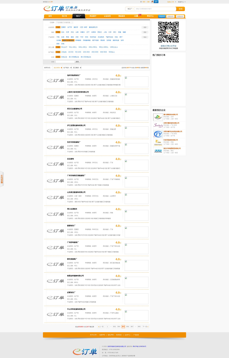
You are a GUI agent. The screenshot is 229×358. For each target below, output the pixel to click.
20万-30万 (95, 52)
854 (119, 326)
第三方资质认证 (74, 57)
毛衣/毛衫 (93, 37)
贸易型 (63, 27)
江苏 (110, 32)
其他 (62, 43)
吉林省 (93, 32)
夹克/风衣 (101, 37)
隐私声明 (111, 335)
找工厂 (130, 9)
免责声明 (102, 335)
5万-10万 (78, 52)
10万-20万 (86, 52)
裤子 (121, 37)
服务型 (76, 27)
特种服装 (78, 40)
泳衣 (122, 40)
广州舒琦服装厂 (73, 242)
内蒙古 (82, 32)
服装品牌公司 (93, 27)
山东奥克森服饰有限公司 (76, 192)
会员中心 (127, 335)
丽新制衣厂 (71, 226)
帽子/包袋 (95, 40)
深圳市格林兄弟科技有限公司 (116, 346)
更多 (145, 27)
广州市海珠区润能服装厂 (76, 175)
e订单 (50, 2)
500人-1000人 (103, 47)
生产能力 (66, 67)
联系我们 (119, 335)
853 (114, 326)
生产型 (70, 27)
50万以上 (112, 52)
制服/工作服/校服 (68, 40)
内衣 (77, 37)
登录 (144, 2)
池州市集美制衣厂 (74, 75)
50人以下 (64, 47)
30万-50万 (103, 52)
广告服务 (136, 335)
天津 (67, 32)
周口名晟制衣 (72, 209)
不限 (58, 27)
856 (127, 326)
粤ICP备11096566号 (139, 346)
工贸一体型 (83, 27)
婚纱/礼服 (116, 40)
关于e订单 (93, 335)
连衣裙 (109, 40)
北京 (62, 32)
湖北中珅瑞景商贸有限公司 (172, 148)
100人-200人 (83, 47)
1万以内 (63, 52)
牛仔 (81, 37)
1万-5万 (70, 52)
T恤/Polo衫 (109, 37)
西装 (58, 43)
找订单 (64, 16)
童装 (72, 37)
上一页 (101, 326)
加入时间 (57, 67)
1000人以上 (114, 47)
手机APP (162, 16)
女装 (62, 37)
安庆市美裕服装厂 (74, 142)
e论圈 (136, 16)
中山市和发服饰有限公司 (76, 309)
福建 (124, 32)
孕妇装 (102, 40)
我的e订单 (170, 2)
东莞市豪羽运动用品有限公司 (173, 131)
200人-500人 (93, 47)
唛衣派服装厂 (72, 259)
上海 (105, 32)
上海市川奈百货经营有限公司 (78, 92)
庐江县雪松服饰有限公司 (76, 125)
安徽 (119, 32)
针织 (86, 37)
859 (139, 326)
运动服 (59, 40)
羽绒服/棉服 (87, 40)
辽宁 (88, 32)
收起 (145, 37)
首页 (50, 16)
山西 (77, 32)
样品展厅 (93, 16)
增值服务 (121, 16)
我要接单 (180, 16)
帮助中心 (150, 16)
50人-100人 (73, 47)
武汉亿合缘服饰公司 (74, 109)
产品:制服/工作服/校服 (63, 22)
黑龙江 (100, 32)
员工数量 (76, 67)
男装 (67, 37)
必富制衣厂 (71, 292)
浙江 (114, 32)
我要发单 (170, 16)
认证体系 (107, 16)
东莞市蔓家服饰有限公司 (171, 123)
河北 (72, 32)
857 (132, 326)
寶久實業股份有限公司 (171, 114)
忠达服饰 (70, 159)
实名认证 (64, 57)
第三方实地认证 (86, 57)
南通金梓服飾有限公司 (75, 276)
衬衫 (116, 37)
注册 (148, 2)
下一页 (145, 326)
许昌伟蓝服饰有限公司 (171, 140)
